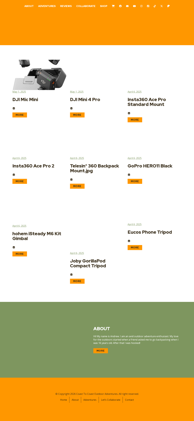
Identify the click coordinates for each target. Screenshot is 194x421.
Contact (129, 399)
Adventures (47, 6)
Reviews (66, 6)
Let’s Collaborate (110, 399)
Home (63, 399)
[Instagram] (141, 6)
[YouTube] (134, 6)
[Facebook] (148, 6)
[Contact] (127, 6)
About (29, 6)
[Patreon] (168, 6)
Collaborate (85, 6)
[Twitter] (161, 6)
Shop (103, 6)
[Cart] (113, 6)
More (20, 115)
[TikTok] (154, 6)
